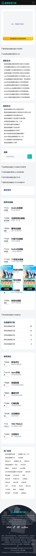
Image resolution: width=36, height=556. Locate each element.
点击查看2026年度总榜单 (18, 39)
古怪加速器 (16, 280)
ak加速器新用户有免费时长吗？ (14, 115)
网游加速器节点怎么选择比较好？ (14, 109)
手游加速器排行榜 (9, 335)
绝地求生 (15, 362)
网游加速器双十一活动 (11, 464)
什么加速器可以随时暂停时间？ (14, 140)
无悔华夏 (23, 482)
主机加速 (20, 457)
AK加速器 (15, 290)
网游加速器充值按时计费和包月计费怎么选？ (18, 112)
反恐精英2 (15, 413)
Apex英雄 (15, 372)
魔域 (14, 489)
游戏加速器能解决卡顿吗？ (12, 130)
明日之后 (28, 486)
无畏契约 (15, 434)
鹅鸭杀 (7, 468)
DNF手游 (23, 464)
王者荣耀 (21, 489)
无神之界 (7, 482)
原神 (23, 475)
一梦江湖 (13, 486)
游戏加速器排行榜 (9, 326)
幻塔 (6, 486)
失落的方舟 (16, 479)
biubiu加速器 (17, 207)
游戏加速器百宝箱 (10, 454)
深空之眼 (15, 482)
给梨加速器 (16, 300)
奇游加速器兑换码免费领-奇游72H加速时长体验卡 (19, 64)
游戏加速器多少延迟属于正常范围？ (15, 118)
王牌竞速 (24, 479)
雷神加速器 (16, 228)
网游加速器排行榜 (9, 331)
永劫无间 (14, 468)
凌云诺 (20, 486)
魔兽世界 (15, 393)
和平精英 (7, 493)
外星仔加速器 (17, 238)
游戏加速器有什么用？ (11, 143)
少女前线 (7, 489)
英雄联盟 (15, 382)
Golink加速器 (17, 249)
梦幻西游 (15, 493)
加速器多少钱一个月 (23, 454)
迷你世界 (7, 479)
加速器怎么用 (17, 461)
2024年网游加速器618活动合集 (13, 472)
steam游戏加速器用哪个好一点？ (14, 137)
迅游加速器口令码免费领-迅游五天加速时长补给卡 (19, 73)
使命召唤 (27, 472)
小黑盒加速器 (17, 269)
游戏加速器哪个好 (10, 457)
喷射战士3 (8, 461)
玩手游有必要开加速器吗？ (12, 124)
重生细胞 (7, 475)
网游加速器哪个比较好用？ (12, 127)
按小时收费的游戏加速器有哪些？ (14, 133)
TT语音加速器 (17, 259)
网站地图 (22, 550)
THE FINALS (17, 423)
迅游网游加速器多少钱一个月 (13, 121)
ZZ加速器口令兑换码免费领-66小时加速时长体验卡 (20, 70)
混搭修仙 (23, 493)
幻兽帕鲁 (15, 403)
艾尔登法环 (16, 475)
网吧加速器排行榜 (9, 340)
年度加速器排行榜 (9, 344)
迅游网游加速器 (18, 218)
